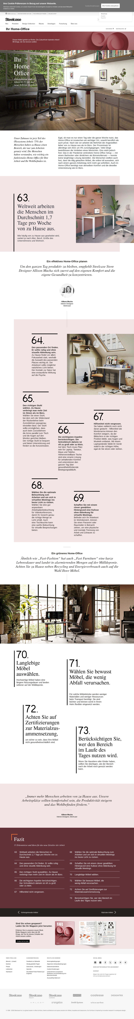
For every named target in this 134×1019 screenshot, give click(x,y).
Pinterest (120, 962)
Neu (6, 24)
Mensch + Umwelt (11, 961)
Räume (41, 24)
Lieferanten (9, 969)
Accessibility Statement (53, 978)
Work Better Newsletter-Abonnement (106, 967)
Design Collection (28, 24)
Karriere (8, 964)
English (103, 16)
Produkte (15, 24)
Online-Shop (52, 13)
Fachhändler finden (39, 13)
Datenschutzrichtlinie (53, 966)
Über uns (74, 24)
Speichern (109, 28)
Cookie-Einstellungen (53, 969)
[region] (67, 6)
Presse (8, 966)
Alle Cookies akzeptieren (110, 6)
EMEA (12, 13)
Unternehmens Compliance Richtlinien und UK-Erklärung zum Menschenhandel (56, 973)
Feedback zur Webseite (33, 961)
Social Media (97, 958)
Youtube (115, 962)
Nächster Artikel (107, 912)
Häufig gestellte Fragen (33, 964)
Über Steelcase (11, 958)
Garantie (28, 969)
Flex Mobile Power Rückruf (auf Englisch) (35, 972)
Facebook (105, 962)
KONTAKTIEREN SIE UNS (24, 13)
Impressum (9, 971)
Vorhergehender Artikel (29, 912)
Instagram (95, 962)
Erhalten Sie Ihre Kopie (22, 941)
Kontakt (96, 971)
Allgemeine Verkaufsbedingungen (56, 964)
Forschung (63, 24)
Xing (125, 962)
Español (103, 18)
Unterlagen (51, 24)
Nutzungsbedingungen (53, 961)
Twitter (110, 962)
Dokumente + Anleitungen (33, 966)
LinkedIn (100, 962)
